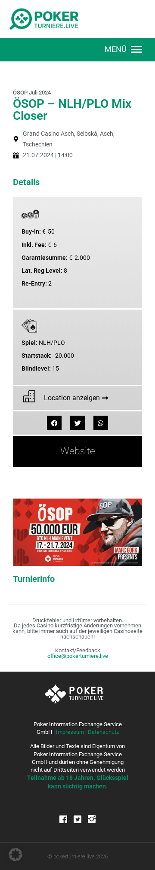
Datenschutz (103, 732)
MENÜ (116, 49)
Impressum (70, 732)
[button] (54, 423)
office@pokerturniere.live (77, 656)
